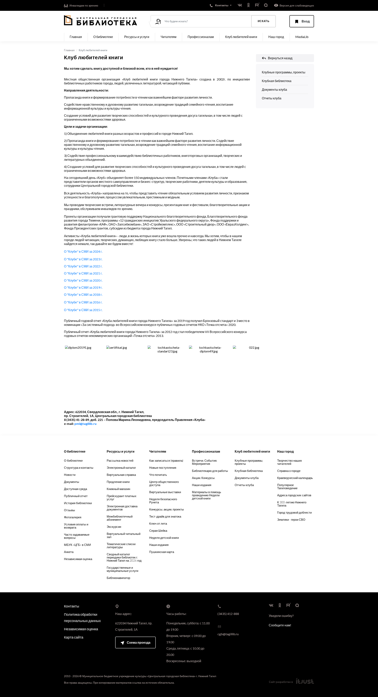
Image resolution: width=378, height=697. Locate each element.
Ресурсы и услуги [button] (136, 37)
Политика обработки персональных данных (82, 617)
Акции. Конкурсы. (203, 477)
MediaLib (302, 37)
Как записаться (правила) (166, 460)
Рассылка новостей (120, 460)
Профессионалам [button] (201, 37)
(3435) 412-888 (228, 614)
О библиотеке (73, 460)
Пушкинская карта (161, 551)
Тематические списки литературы (121, 545)
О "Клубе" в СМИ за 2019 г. (83, 287)
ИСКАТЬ (263, 21)
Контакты (71, 606)
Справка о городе (288, 470)
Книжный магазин (118, 488)
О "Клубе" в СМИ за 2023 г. (83, 259)
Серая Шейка (158, 530)
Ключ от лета (158, 523)
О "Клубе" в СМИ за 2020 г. (83, 280)
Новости (69, 474)
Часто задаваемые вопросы (76, 536)
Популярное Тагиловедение (287, 486)
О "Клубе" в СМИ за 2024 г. (83, 251)
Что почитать (158, 474)
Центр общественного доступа (164, 483)
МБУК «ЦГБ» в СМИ (77, 544)
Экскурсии (114, 526)
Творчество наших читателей (289, 462)
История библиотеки (78, 503)
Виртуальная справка (121, 474)
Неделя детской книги (164, 537)
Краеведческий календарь (295, 477)
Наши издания (159, 544)
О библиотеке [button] (103, 37)
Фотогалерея (72, 517)
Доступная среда (75, 488)
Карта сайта (73, 637)
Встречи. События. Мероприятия (204, 462)
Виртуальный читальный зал (123, 535)
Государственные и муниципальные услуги (122, 569)
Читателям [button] (168, 37)
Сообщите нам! (280, 625)
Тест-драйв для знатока (165, 516)
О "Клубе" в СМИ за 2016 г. (83, 302)
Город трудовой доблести (294, 512)
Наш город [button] (276, 37)
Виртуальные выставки (165, 492)
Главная (76, 37)
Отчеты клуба (271, 98)
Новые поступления (162, 467)
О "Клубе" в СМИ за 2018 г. (83, 294)
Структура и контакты (78, 467)
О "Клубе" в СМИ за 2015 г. (83, 310)
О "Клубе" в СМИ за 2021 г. (83, 273)
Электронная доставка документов (122, 508)
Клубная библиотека (276, 81)
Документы (71, 481)
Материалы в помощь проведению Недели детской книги (206, 495)
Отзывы (69, 510)
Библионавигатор (118, 577)
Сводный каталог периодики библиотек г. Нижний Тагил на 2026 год (124, 557)
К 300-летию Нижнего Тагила (291, 504)
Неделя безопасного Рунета (163, 500)
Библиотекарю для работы (210, 470)
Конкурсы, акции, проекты (166, 509)
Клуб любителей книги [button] (241, 37)
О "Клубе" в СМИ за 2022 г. (83, 266)
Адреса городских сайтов (294, 495)
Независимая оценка (78, 558)
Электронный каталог (121, 467)
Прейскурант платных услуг (121, 497)
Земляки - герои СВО (291, 519)
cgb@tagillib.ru (228, 634)
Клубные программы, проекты (283, 72)
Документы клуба (274, 89)
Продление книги (118, 481)
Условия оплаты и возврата (76, 526)
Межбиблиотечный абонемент (119, 518)
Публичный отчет (76, 495)
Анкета (68, 551)
